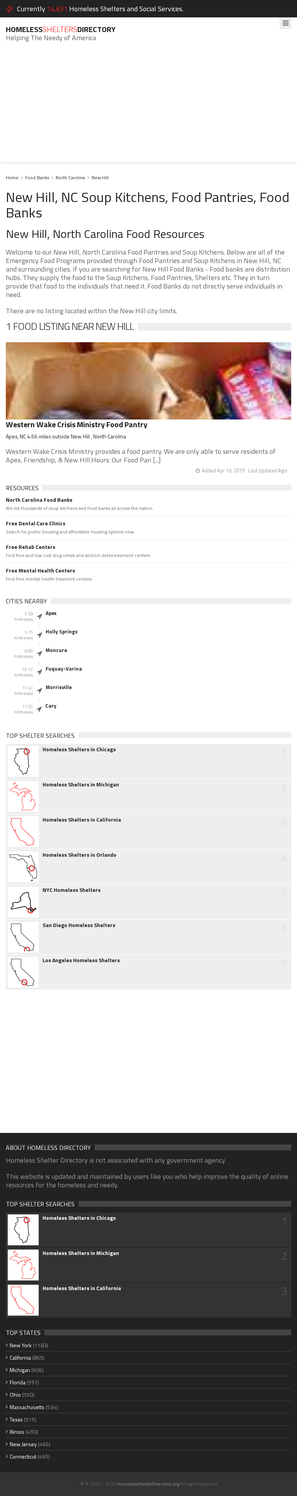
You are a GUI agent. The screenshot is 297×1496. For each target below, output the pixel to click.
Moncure (56, 650)
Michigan (20, 1370)
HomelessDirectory (61, 29)
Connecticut (23, 1456)
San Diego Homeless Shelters (79, 925)
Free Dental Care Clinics (35, 523)
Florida (18, 1382)
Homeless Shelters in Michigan (81, 784)
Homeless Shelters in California (82, 819)
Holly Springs (62, 631)
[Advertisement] (148, 108)
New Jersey (23, 1444)
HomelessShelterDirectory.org (148, 1484)
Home (12, 177)
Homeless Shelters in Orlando (79, 854)
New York (21, 1345)
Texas (16, 1419)
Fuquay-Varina (64, 668)
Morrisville (59, 687)
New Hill (100, 177)
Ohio (15, 1395)
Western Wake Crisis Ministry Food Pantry (76, 424)
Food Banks (37, 177)
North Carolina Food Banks (39, 499)
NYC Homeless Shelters (72, 889)
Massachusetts (27, 1407)
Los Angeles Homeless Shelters (81, 960)
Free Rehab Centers (30, 546)
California (20, 1357)
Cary (50, 705)
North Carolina (70, 177)
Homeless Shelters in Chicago (79, 749)
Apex (51, 613)
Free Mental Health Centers (40, 570)
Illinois (17, 1432)
